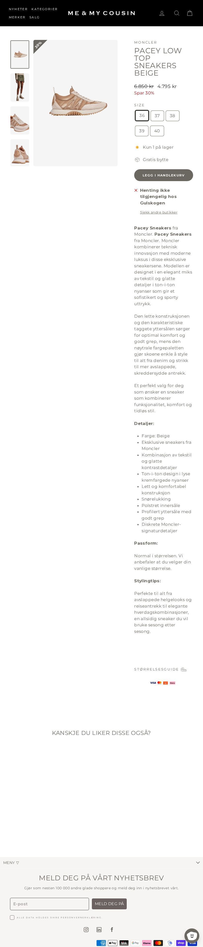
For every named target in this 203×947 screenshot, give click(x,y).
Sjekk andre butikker (159, 212)
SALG (34, 17)
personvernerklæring (81, 917)
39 (141, 130)
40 (157, 130)
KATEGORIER (44, 9)
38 (172, 115)
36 (142, 115)
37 (157, 115)
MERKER (17, 17)
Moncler (145, 42)
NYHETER (18, 9)
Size (139, 105)
